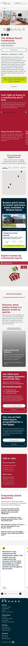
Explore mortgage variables (14, 406)
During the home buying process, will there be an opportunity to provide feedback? (10, 511)
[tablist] (14, 167)
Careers (4, 610)
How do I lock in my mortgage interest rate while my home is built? (12, 533)
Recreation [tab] (23, 167)
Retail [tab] (9, 167)
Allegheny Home (10, 233)
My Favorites (5, 637)
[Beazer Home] (7, 3)
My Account (5, 635)
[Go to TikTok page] (9, 602)
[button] (10, 184)
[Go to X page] (13, 602)
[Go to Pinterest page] (19, 602)
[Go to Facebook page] (3, 602)
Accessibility (5, 620)
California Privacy (6, 628)
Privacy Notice (5, 627)
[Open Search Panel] (14, 2)
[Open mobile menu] (2, 3)
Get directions (8, 482)
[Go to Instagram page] (6, 602)
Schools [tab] (5, 167)
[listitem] (12, 567)
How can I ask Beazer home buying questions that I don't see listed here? (12, 519)
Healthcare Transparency (8, 621)
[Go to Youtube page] (16, 602)
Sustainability (5, 608)
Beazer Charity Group (7, 611)
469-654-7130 (8, 469)
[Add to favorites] (23, 216)
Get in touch (14, 50)
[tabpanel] (14, 183)
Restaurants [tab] (16, 167)
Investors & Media (6, 607)
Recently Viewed (6, 638)
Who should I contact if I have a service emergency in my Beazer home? (12, 526)
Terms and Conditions (7, 618)
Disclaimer (14, 86)
